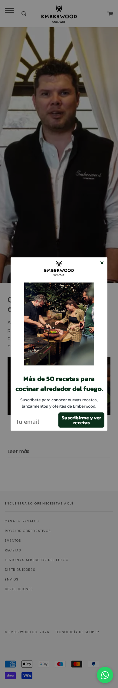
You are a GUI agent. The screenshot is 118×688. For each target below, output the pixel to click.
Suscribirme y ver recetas (81, 420)
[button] (59, 326)
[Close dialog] (102, 263)
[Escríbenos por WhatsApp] (105, 675)
